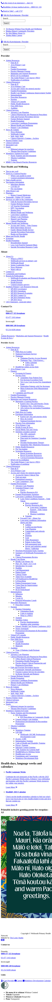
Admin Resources (12, 60)
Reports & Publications (14, 276)
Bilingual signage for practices (22, 149)
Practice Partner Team (14, 140)
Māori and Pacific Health (15, 236)
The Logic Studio (16, 938)
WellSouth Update (18, 134)
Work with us (16, 269)
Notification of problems (20, 80)
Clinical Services (12, 110)
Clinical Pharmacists (18, 221)
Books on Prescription (19, 234)
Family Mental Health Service (22, 230)
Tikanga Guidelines (18, 158)
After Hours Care (12, 191)
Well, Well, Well (17, 136)
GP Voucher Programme (20, 206)
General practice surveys (20, 285)
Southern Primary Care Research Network (22, 287)
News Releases (16, 132)
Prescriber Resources (19, 97)
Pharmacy (9, 193)
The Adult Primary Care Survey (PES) (25, 78)
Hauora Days (16, 210)
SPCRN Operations (18, 291)
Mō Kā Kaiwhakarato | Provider (15, 15)
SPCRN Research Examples (21, 293)
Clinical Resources (13, 82)
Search (5, 18)
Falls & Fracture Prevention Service (24, 202)
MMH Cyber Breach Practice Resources (21, 162)
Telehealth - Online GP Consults (18, 197)
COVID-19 (15, 187)
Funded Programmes (18, 69)
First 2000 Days (17, 106)
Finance (14, 67)
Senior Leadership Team (20, 265)
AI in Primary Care (18, 65)
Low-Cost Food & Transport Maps (24, 245)
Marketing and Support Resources (24, 73)
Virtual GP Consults (18, 102)
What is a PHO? (17, 259)
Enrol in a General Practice (16, 174)
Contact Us (10, 272)
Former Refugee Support (20, 119)
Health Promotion (17, 121)
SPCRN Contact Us (18, 295)
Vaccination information (15, 182)
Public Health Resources (20, 104)
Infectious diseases (18, 184)
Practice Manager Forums (20, 71)
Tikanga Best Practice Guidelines (23, 151)
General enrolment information (22, 178)
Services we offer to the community (19, 199)
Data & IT (15, 63)
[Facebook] (2, 940)
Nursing (14, 99)
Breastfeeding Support (19, 243)
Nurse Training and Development (23, 156)
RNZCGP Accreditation (20, 76)
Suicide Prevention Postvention (22, 232)
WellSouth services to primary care (24, 261)
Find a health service (14, 180)
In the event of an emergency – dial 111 (18, 3)
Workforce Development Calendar (37, 981)
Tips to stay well (12, 171)
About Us (9, 256)
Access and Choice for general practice (25, 89)
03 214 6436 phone (13, 330)
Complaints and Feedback (16, 274)
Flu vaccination (16, 189)
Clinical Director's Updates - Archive (25, 138)
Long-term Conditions (19, 215)
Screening (9, 238)
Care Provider (8, 981)
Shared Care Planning (19, 219)
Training (14, 160)
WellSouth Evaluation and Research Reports (28, 278)
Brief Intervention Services (21, 228)
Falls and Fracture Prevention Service (25, 117)
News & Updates (12, 130)
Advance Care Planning (20, 112)
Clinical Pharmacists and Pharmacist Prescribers (29, 115)
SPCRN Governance (19, 289)
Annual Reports (17, 280)
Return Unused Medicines (21, 195)
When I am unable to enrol (21, 176)
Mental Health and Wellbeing (22, 125)
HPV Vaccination (17, 208)
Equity (8, 147)
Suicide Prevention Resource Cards (24, 247)
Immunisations (16, 95)
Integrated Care (12, 145)
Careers (19, 981)
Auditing (14, 108)
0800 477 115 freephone (15, 313)
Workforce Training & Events (17, 153)
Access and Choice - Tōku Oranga (24, 225)
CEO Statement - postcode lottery (18, 302)
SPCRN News (16, 300)
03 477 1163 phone (13, 317)
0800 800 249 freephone (15, 326)
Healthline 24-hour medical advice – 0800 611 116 (22, 7)
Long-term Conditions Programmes (24, 123)
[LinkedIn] (3, 940)
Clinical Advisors (12, 143)
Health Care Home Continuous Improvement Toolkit (31, 93)
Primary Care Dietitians (20, 128)
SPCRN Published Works (20, 298)
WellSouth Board (17, 263)
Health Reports (16, 282)
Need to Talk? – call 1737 (13, 11)
